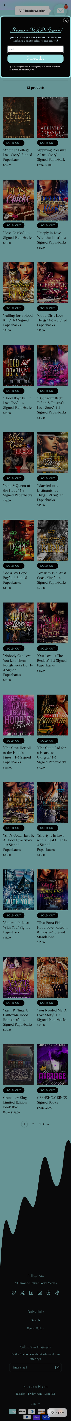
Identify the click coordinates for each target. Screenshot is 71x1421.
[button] (66, 20)
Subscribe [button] (35, 58)
